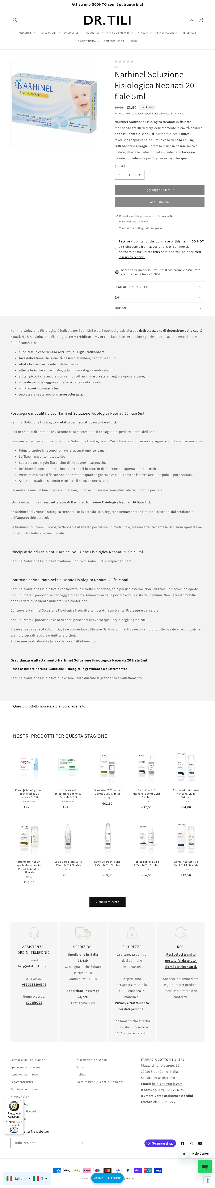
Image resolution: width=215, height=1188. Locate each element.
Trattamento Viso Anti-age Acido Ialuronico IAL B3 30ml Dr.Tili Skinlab (29, 867)
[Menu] (21, 1101)
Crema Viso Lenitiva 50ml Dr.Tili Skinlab (186, 863)
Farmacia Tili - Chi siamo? (27, 1060)
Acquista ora (159, 202)
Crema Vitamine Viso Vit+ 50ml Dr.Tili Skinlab (186, 794)
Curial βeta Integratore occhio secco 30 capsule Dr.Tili (29, 794)
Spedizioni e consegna (25, 1067)
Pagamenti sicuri (21, 1082)
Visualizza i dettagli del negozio (140, 228)
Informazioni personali (91, 1060)
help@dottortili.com (167, 1084)
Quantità (120, 166)
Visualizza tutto (107, 902)
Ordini (80, 1067)
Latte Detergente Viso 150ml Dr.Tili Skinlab (107, 863)
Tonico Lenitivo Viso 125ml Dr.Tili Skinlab (146, 863)
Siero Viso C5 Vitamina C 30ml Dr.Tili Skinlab (107, 792)
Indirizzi (81, 1074)
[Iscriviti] (81, 1143)
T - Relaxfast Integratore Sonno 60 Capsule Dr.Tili (68, 794)
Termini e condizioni (24, 1089)
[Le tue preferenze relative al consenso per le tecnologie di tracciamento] (208, 1181)
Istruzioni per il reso (24, 1074)
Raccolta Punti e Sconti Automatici (99, 1082)
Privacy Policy (19, 1096)
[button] (15, 20)
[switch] (14, 1130)
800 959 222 (167, 1102)
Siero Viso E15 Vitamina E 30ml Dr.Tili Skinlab (146, 794)
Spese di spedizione (146, 113)
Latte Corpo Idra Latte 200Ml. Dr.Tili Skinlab (68, 863)
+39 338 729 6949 (171, 1090)
